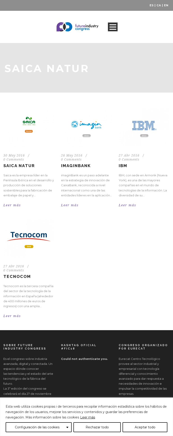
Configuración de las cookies (37, 427)
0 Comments (13, 159)
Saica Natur (19, 165)
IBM (123, 165)
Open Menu (113, 27)
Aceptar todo (145, 427)
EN (166, 5)
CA (159, 5)
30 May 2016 (14, 155)
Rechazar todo (97, 427)
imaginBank (76, 165)
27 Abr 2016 (129, 155)
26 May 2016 (71, 155)
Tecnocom (17, 276)
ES (152, 5)
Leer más (87, 417)
